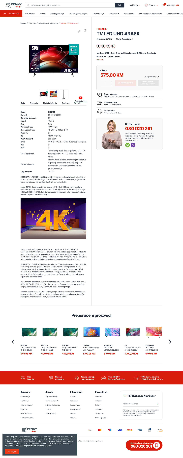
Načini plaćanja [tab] (50, 103)
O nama (73, 397)
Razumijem (11, 451)
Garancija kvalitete (52, 401)
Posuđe (42, 14)
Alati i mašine (30, 14)
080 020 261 (138, 128)
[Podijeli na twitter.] (103, 46)
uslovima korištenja (136, 415)
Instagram (98, 409)
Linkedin (98, 401)
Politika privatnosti (27, 418)
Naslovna (23, 23)
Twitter (97, 405)
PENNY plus (32, 23)
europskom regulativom (22, 439)
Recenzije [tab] (34, 103)
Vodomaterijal (129, 14)
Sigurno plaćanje (51, 397)
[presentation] (13, 342)
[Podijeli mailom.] (113, 46)
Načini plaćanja (50, 413)
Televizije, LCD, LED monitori (69, 23)
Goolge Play (99, 413)
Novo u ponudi (75, 405)
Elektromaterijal (98, 14)
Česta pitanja (25, 397)
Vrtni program (114, 14)
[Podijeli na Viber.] (108, 46)
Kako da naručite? (27, 405)
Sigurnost (24, 409)
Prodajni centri (75, 409)
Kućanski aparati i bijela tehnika (150, 14)
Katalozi (73, 418)
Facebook (98, 397)
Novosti (73, 413)
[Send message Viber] (133, 145)
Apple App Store (100, 418)
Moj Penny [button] (134, 5)
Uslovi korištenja (26, 413)
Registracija (25, 401)
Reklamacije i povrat (52, 405)
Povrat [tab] (77, 103)
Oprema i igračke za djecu (78, 14)
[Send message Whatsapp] (127, 145)
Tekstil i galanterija (57, 14)
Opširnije (99, 59)
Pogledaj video (80, 101)
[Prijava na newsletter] (156, 404)
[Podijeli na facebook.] (98, 46)
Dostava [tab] (65, 103)
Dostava (48, 409)
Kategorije (73, 401)
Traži (119, 5)
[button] (151, 5)
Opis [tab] (23, 103)
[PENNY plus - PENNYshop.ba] (13, 5)
